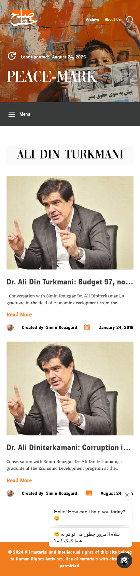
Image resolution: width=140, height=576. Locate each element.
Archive (92, 19)
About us (113, 19)
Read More (19, 315)
